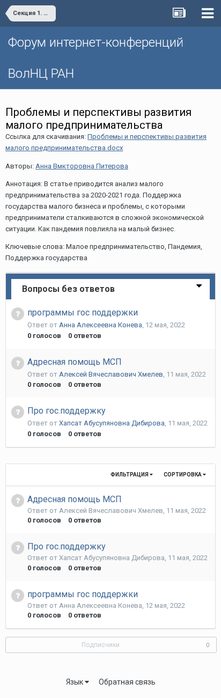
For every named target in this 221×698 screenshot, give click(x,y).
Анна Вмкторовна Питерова (81, 166)
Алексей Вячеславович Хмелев (111, 374)
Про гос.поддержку (66, 411)
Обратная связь (127, 682)
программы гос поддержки (82, 312)
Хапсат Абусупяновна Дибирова (112, 423)
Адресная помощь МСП (74, 362)
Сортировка (183, 474)
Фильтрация (130, 474)
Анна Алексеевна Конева (100, 325)
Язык (75, 682)
